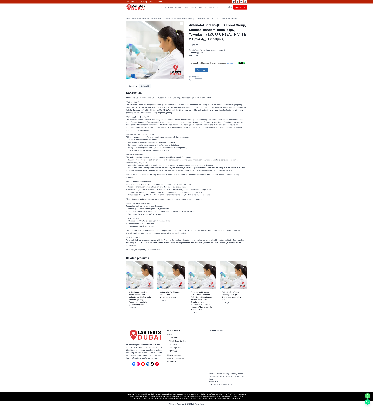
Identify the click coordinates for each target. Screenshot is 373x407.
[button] (181, 23)
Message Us (240, 7)
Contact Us (213, 7)
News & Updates (182, 7)
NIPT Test (173, 351)
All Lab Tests (172, 338)
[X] (245, 1)
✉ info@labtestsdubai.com (151, 2)
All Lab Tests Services (177, 341)
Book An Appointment (198, 7)
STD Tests (173, 344)
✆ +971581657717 (133, 2)
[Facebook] (233, 1)
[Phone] (367, 402)
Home (157, 7)
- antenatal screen (197, 80)
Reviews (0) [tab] (145, 86)
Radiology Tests (175, 348)
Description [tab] (133, 86)
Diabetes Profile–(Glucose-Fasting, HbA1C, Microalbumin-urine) (170, 294)
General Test (198, 78)
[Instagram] (237, 1)
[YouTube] (241, 1)
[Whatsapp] (367, 396)
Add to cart (202, 70)
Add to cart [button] (133, 313)
